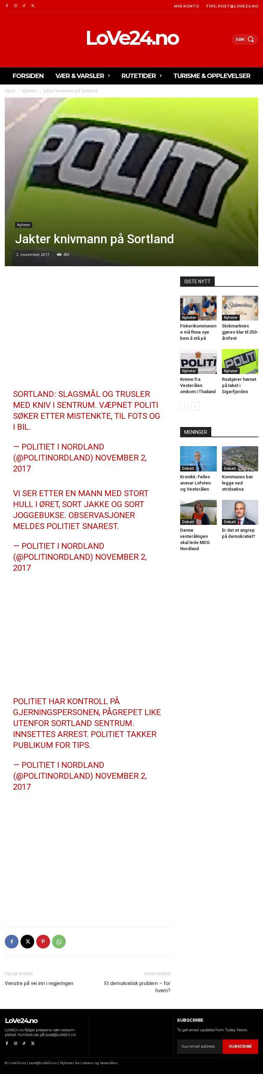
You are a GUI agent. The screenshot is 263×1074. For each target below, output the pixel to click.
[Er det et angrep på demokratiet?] (240, 512)
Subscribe (240, 1046)
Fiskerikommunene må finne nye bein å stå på (198, 332)
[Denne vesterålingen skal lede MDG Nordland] (198, 512)
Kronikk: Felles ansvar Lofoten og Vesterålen (195, 483)
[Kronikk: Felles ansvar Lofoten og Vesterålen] (198, 458)
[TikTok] (24, 6)
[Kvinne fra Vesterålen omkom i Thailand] (198, 361)
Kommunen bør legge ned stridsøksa (237, 483)
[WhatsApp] (59, 941)
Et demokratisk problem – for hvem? (137, 987)
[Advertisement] (88, 327)
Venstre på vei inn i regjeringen (39, 983)
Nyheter (29, 91)
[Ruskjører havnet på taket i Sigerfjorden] (240, 361)
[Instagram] (15, 6)
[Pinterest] (43, 941)
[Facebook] (6, 6)
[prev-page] (184, 406)
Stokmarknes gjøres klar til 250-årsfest (240, 332)
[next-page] (195, 406)
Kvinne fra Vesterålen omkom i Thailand (198, 385)
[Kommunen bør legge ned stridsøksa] (240, 458)
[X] (32, 6)
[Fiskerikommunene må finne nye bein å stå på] (198, 308)
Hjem (10, 91)
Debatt (188, 468)
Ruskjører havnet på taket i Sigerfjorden (239, 385)
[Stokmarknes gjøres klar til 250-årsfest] (240, 308)
